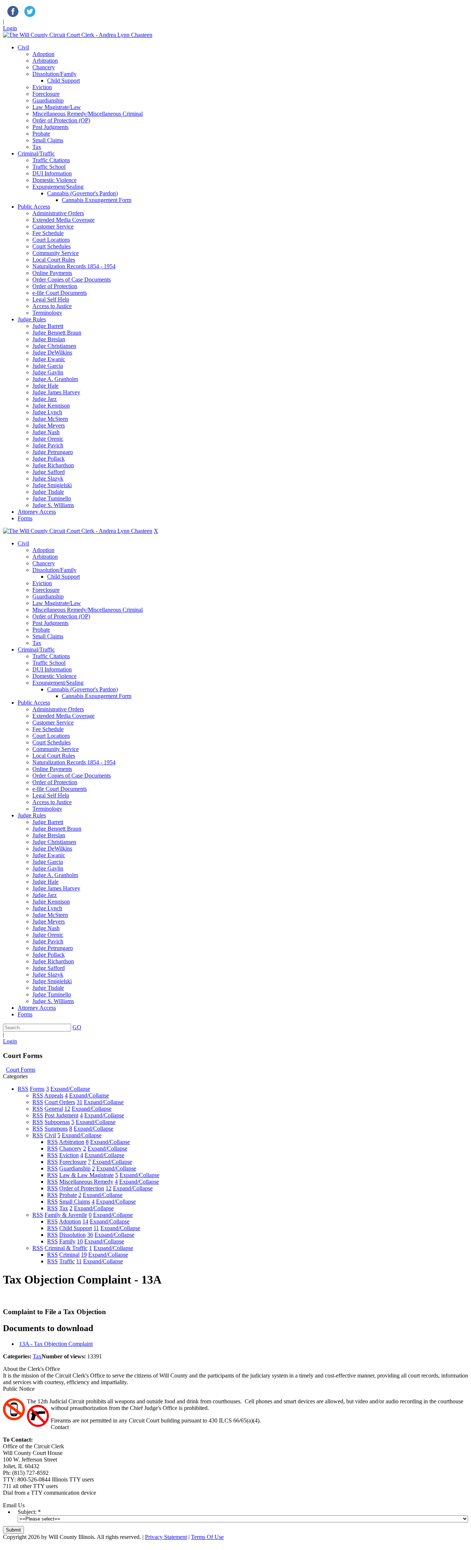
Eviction (69, 1155)
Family (67, 1241)
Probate (68, 1195)
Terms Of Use (207, 1537)
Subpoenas (57, 1122)
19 (84, 1254)
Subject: (27, 1512)
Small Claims (74, 1201)
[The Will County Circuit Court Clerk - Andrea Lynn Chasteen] (77, 35)
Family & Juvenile (66, 1215)
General (54, 1109)
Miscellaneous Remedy (86, 1182)
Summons (56, 1128)
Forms (37, 1089)
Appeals (53, 1095)
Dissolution (72, 1235)
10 (80, 1241)
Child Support (75, 1228)
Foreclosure (72, 1162)
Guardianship (75, 1168)
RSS (23, 1089)
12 (67, 1109)
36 (90, 1235)
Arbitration (71, 1142)
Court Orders (60, 1102)
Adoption (70, 1221)
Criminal (69, 1254)
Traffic (67, 1261)
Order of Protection (81, 1188)
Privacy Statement (166, 1537)
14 (85, 1221)
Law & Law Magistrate (86, 1175)
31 (79, 1102)
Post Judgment (61, 1115)
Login (10, 28)
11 (96, 1228)
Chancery (70, 1148)
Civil (50, 1135)
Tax (63, 1208)
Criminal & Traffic (66, 1248)
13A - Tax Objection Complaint (56, 1344)
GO (76, 1027)
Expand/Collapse (70, 1089)
